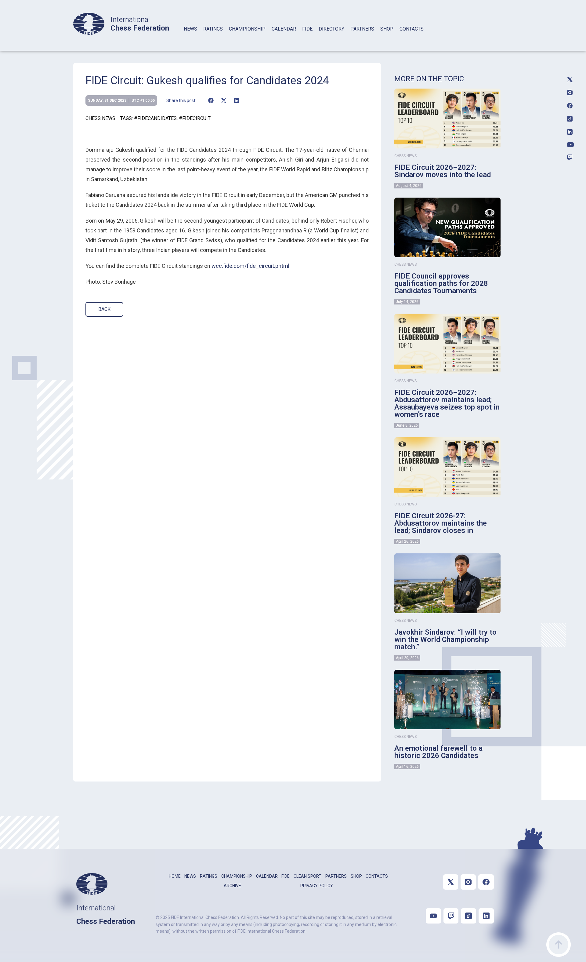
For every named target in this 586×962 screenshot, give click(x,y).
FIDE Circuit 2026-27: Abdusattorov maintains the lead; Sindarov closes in (440, 523)
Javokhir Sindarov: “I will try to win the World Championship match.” (445, 639)
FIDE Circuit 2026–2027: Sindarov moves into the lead (442, 171)
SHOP (386, 29)
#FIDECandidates (155, 118)
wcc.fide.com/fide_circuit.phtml (250, 266)
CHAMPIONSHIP (247, 29)
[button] (210, 100)
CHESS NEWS (100, 118)
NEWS (190, 29)
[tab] (190, 37)
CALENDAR (284, 29)
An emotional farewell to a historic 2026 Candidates (438, 752)
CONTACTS (412, 29)
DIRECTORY (331, 29)
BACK (104, 309)
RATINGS (213, 29)
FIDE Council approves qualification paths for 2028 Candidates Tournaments (441, 283)
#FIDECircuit (195, 118)
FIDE (307, 29)
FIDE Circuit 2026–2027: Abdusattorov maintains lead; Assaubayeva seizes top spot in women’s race (447, 403)
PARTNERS (362, 29)
